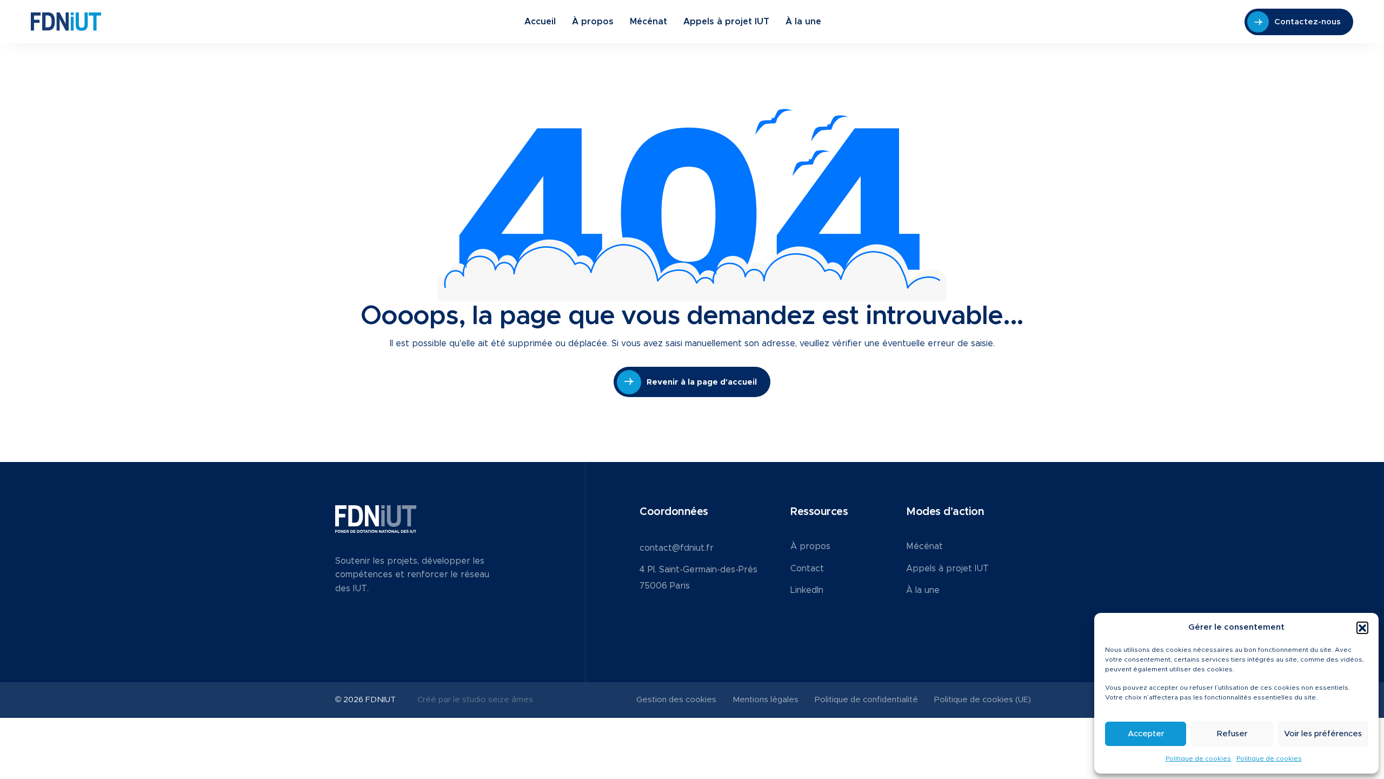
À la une (803, 21)
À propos (593, 21)
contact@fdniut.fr (677, 548)
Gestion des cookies (676, 700)
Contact (807, 568)
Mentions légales (766, 700)
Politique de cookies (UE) (982, 700)
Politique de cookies (1198, 758)
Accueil (540, 21)
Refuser (1232, 734)
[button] (1362, 627)
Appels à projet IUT (726, 21)
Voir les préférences (1323, 734)
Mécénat (648, 21)
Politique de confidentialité (866, 700)
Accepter (1146, 734)
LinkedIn (806, 590)
